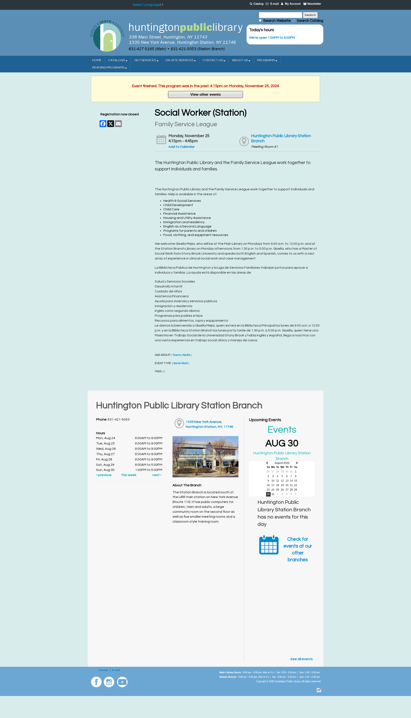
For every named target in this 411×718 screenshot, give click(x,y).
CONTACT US (213, 60)
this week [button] (128, 475)
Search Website (277, 21)
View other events (205, 94)
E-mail (274, 3)
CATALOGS (117, 60)
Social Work (180, 363)
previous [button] (104, 475)
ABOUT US (240, 60)
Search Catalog (309, 21)
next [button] (156, 475)
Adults (186, 355)
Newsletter (314, 3)
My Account (293, 3)
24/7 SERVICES (145, 60)
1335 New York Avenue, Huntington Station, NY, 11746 (209, 424)
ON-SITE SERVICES (179, 60)
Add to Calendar (181, 146)
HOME (96, 60)
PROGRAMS (266, 60)
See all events (301, 659)
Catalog (258, 3)
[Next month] (297, 463)
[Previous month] (267, 463)
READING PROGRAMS (108, 67)
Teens (176, 355)
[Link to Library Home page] (166, 35)
